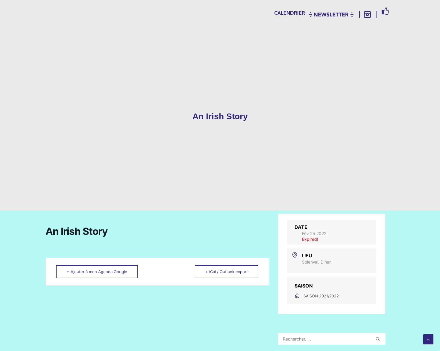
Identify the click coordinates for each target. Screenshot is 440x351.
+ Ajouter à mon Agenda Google (97, 271)
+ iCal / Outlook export (226, 271)
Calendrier (289, 13)
